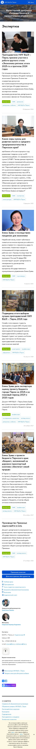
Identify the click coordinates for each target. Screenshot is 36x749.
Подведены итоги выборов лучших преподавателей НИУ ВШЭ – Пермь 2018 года (17, 316)
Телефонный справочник (9, 719)
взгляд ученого (25, 418)
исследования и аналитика (11, 418)
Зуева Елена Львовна (8, 610)
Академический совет (10, 595)
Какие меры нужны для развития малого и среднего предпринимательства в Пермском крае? (16, 143)
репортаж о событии (9, 105)
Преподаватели (9, 584)
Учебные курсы (8, 582)
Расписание (7, 592)
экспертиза (20, 196)
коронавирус (21, 276)
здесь (13, 732)
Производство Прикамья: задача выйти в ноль (14, 524)
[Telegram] (6, 681)
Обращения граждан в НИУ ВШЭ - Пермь (14, 706)
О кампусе (6, 701)
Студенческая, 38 (19, 635)
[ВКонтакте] (3, 681)
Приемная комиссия (18, 572)
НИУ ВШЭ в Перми (10, 2)
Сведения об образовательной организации (15, 704)
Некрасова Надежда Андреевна (11, 624)
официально (6, 352)
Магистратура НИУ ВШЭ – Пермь (14, 671)
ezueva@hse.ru (10, 644)
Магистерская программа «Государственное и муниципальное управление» (18, 13)
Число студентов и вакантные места (15, 587)
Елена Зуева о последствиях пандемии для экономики (16, 234)
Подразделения (6, 714)
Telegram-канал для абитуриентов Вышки (16, 673)
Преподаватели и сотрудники (10, 717)
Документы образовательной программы (16, 590)
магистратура (7, 199)
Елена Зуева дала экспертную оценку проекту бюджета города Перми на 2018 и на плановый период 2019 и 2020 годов (17, 392)
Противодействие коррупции (10, 709)
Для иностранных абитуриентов (18, 576)
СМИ (13, 102)
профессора (26, 349)
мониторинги (16, 349)
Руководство (5, 712)
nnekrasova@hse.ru (21, 644)
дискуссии (20, 102)
